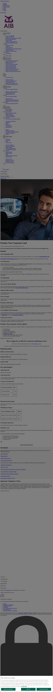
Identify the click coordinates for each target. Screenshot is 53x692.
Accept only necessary (43, 689)
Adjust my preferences (8, 689)
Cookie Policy (24, 686)
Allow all (28, 689)
